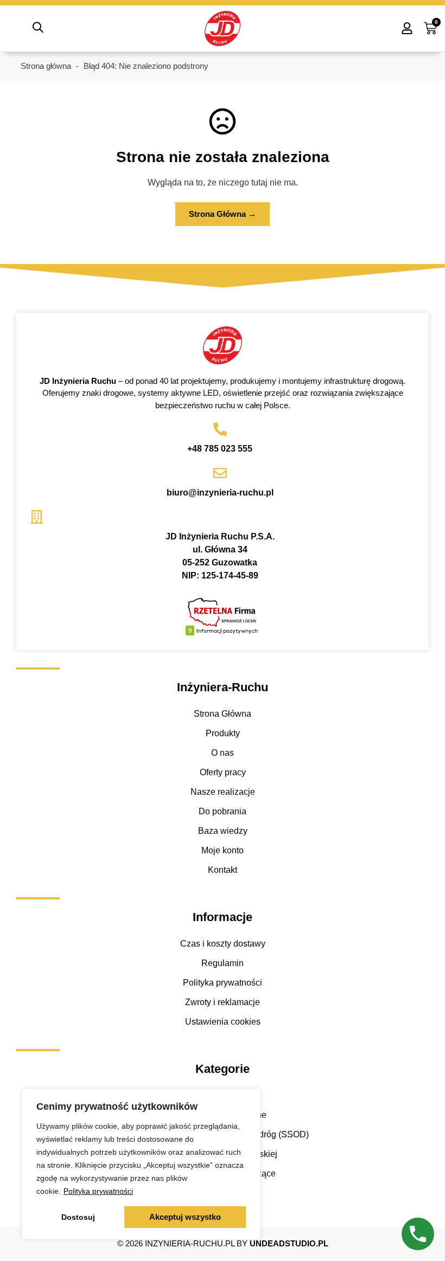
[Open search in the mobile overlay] (38, 28)
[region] (141, 1164)
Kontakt (222, 869)
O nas (222, 752)
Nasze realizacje (222, 791)
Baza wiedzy (222, 830)
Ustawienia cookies (222, 1021)
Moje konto (222, 850)
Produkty (223, 733)
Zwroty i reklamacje (222, 1002)
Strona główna (46, 65)
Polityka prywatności (98, 1191)
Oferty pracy (223, 772)
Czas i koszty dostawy (222, 943)
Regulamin (222, 963)
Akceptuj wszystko (185, 1216)
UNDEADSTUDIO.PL (289, 1243)
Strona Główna (222, 713)
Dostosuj (78, 1217)
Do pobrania (222, 811)
